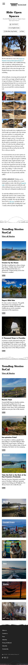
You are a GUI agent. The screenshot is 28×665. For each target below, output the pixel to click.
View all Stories (8, 236)
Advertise (4, 639)
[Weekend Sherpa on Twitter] (2, 657)
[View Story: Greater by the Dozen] (14, 251)
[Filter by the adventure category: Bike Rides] (14, 499)
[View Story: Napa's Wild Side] (14, 288)
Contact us (5, 633)
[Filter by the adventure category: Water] (14, 561)
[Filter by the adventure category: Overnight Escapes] (14, 520)
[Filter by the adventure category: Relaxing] (14, 582)
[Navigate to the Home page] (14, 5)
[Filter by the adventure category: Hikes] (14, 602)
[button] (4, 4)
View (3, 275)
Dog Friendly (14, 31)
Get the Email (22, 4)
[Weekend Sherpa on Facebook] (5, 657)
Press (3, 636)
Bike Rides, (8, 31)
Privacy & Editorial (7, 642)
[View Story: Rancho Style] (14, 388)
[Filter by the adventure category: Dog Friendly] (14, 540)
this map (12, 201)
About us (4, 630)
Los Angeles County (14, 28)
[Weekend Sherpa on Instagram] (7, 657)
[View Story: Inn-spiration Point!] (14, 425)
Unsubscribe (5, 649)
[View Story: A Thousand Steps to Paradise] (14, 326)
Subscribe (4, 646)
